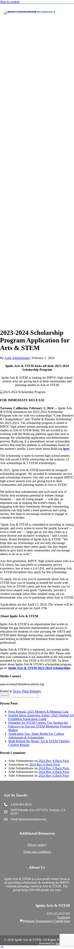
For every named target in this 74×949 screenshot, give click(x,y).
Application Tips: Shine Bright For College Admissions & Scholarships (36, 735)
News (16, 691)
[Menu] (68, 165)
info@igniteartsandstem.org (28, 819)
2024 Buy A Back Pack (53, 761)
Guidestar (63, 917)
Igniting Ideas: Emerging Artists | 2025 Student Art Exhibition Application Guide (41, 717)
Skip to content (10, 1)
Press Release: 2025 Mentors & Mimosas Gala (38, 711)
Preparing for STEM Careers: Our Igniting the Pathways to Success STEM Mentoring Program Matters (39, 726)
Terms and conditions (37, 852)
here (66, 448)
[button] (2, 947)
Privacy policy (37, 845)
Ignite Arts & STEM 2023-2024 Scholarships (39, 668)
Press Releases (31, 691)
